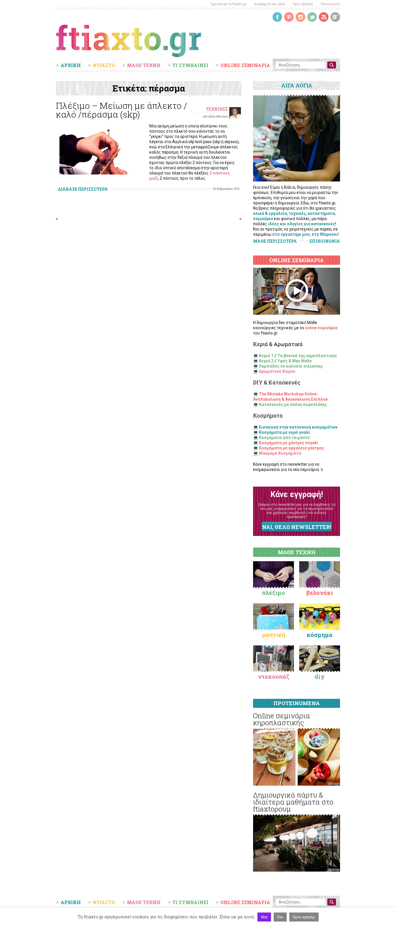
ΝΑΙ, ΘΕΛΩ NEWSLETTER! (296, 526)
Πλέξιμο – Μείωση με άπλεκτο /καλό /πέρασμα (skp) (121, 110)
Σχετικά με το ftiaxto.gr (228, 4)
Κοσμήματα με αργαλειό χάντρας (291, 448)
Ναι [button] (264, 916)
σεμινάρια (263, 218)
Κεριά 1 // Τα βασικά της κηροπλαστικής (298, 355)
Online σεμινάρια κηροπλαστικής (281, 719)
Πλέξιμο (273, 592)
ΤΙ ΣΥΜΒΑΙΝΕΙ (190, 65)
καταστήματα (321, 213)
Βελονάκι (319, 592)
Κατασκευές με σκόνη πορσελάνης (293, 404)
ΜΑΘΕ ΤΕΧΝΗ (144, 65)
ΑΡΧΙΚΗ (71, 65)
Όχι (280, 916)
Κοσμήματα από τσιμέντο (284, 437)
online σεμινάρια (321, 327)
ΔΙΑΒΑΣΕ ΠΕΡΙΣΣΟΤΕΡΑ (83, 189)
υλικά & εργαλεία (270, 213)
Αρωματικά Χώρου (277, 371)
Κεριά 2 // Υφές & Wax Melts (285, 361)
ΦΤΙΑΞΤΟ (104, 65)
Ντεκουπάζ (273, 676)
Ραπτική (273, 634)
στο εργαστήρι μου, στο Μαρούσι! (305, 234)
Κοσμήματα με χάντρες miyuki (288, 442)
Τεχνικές (217, 109)
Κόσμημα (320, 634)
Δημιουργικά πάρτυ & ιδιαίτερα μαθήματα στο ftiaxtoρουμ (293, 802)
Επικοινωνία (330, 4)
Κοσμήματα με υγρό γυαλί (284, 432)
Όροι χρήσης (304, 916)
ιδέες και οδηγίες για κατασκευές (301, 224)
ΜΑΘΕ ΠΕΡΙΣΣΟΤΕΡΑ (275, 241)
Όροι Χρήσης (303, 4)
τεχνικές (297, 213)
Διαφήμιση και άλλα (269, 4)
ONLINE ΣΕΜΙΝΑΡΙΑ (245, 65)
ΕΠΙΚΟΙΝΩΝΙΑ (325, 241)
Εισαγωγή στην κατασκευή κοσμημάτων (298, 427)
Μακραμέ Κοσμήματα (280, 453)
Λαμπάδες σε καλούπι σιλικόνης (291, 366)
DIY (320, 676)
